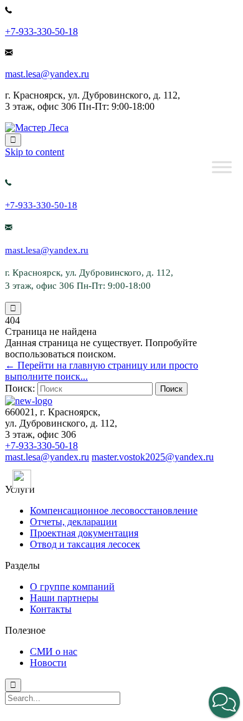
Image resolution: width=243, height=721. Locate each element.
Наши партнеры (64, 598)
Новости (48, 662)
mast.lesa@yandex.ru (47, 74)
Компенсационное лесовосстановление (114, 510)
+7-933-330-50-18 (41, 31)
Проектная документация (84, 533)
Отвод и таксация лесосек (85, 544)
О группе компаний (72, 586)
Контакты (51, 609)
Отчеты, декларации (73, 521)
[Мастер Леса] (37, 127)
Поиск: (20, 388)
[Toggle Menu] (222, 167)
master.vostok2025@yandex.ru (153, 457)
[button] (224, 702)
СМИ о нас (53, 651)
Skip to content (34, 152)
